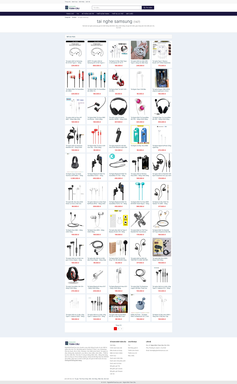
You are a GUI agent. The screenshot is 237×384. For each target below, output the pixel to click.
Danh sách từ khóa (115, 363)
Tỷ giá (76, 379)
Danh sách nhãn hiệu (116, 358)
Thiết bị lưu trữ (117, 13)
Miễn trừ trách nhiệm (116, 353)
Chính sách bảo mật (116, 348)
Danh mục (75, 1)
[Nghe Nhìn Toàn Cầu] (74, 343)
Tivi (78, 13)
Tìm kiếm (148, 8)
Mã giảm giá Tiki (115, 366)
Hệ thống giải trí (88, 13)
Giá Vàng (94, 379)
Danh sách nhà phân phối (117, 361)
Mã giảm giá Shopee (116, 371)
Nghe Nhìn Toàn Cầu (129, 382)
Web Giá (100, 379)
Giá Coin (106, 379)
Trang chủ (68, 1)
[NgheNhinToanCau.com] (72, 7)
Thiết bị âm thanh (103, 13)
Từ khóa (74, 17)
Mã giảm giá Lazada (116, 368)
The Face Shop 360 (85, 379)
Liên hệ (88, 1)
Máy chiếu (129, 13)
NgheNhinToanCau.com (114, 382)
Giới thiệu (81, 1)
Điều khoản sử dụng (116, 350)
